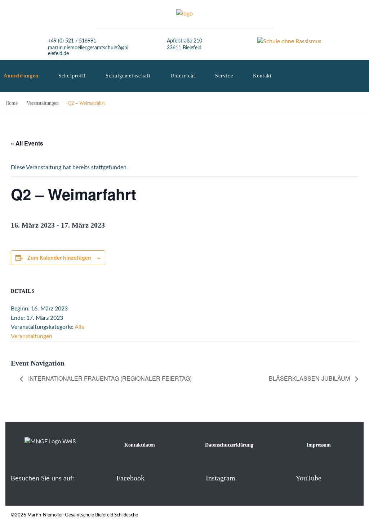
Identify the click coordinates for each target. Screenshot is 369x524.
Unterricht (182, 76)
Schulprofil (72, 76)
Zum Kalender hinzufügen (59, 257)
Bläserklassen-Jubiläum (310, 378)
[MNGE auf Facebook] (105, 477)
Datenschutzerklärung (229, 445)
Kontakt (262, 76)
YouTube (308, 478)
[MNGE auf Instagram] (194, 477)
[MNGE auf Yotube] (284, 477)
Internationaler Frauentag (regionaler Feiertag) (109, 378)
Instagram (220, 478)
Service (224, 76)
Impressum (319, 445)
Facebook (130, 478)
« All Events (27, 143)
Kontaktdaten (139, 445)
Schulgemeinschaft (128, 76)
